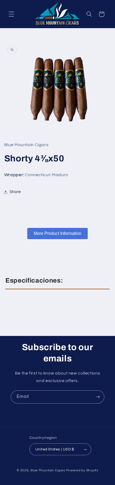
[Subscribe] (98, 396)
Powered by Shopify (82, 470)
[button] (11, 14)
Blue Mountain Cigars (47, 470)
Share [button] (15, 192)
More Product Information (57, 233)
